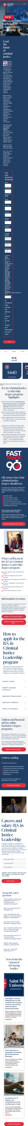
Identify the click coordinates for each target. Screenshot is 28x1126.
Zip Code (8, 205)
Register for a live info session (13, 616)
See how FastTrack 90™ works (13, 524)
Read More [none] (8, 1019)
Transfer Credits (8, 681)
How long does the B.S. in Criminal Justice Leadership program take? (12, 937)
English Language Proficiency (9, 689)
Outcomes (23, 351)
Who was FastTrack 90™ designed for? (12, 909)
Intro (5, 351)
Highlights (14, 351)
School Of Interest (7, 226)
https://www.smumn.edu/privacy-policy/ (13, 293)
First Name (7, 188)
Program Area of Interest (7, 235)
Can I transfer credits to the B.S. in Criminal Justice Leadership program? (13, 929)
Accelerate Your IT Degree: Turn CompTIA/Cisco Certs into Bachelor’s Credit (12, 1101)
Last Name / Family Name (8, 195)
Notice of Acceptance (10, 709)
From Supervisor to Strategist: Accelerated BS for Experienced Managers (13, 1053)
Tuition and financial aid (13, 749)
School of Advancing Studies (6, 128)
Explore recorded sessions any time (13, 622)
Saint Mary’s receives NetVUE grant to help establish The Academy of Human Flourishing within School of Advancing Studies (13, 1003)
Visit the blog (10, 881)
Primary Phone (7, 219)
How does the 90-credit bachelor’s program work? (12, 922)
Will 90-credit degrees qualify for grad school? (11, 944)
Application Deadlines (10, 702)
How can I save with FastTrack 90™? (10, 950)
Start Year (8, 248)
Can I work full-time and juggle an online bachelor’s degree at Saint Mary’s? (13, 915)
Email (7, 199)
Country (7, 212)
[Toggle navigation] (24, 3)
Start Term (8, 242)
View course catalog (13, 785)
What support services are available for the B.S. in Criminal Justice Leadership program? (12, 901)
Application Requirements (11, 696)
